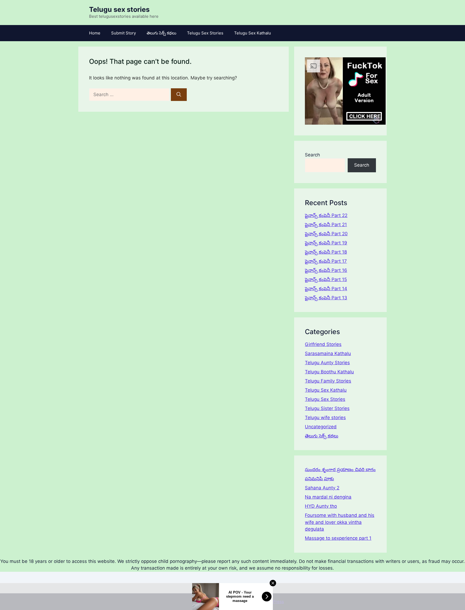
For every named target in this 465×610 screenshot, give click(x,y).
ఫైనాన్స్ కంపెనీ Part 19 (326, 243)
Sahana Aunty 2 (322, 487)
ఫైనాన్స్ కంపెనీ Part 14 (326, 288)
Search (312, 154)
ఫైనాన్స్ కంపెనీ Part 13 (326, 297)
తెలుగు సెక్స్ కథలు (161, 33)
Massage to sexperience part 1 (338, 538)
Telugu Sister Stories (327, 408)
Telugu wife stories (325, 417)
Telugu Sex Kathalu (252, 33)
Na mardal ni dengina (328, 497)
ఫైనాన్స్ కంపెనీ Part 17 (326, 261)
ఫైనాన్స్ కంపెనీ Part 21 (326, 224)
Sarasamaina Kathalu (328, 353)
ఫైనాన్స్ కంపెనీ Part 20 (326, 233)
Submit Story (123, 33)
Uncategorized (321, 426)
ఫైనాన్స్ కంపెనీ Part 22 (326, 215)
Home (94, 33)
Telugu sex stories (119, 9)
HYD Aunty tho (321, 506)
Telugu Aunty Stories (327, 362)
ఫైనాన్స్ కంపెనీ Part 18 (326, 252)
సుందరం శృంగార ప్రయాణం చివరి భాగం (340, 469)
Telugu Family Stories (328, 381)
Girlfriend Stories (323, 344)
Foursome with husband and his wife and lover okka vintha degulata (339, 522)
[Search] (179, 94)
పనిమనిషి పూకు (319, 478)
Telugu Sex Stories (205, 33)
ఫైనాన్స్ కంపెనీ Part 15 (326, 279)
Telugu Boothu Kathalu (329, 371)
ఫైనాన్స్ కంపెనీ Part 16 (326, 270)
